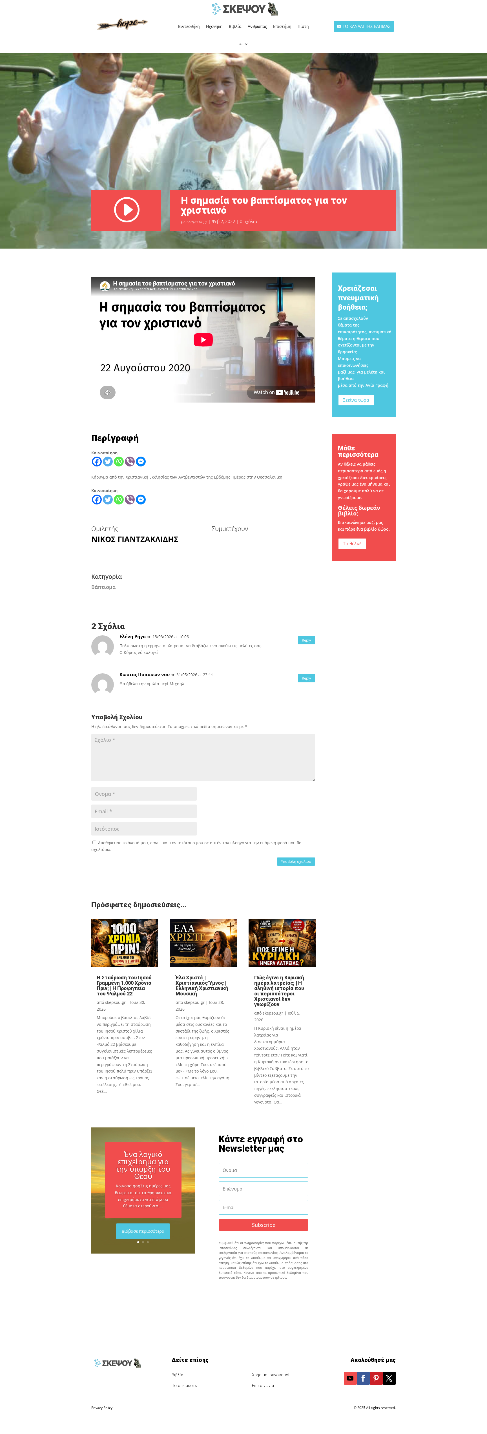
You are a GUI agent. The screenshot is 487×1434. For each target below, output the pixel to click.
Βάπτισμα (103, 587)
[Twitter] (108, 461)
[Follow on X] (389, 1378)
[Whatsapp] (119, 461)
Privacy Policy (101, 1407)
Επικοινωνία (263, 1385)
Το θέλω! (352, 543)
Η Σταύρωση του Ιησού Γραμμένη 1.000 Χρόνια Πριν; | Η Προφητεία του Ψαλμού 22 (124, 986)
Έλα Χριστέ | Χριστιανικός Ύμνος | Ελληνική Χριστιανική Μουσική (202, 986)
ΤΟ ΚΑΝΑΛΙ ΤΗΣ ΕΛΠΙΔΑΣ (367, 26)
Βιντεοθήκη (189, 26)
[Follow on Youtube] (350, 1378)
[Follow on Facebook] (363, 1378)
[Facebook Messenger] (141, 461)
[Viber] (130, 461)
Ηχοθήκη (214, 26)
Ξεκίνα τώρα (356, 400)
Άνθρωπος (257, 26)
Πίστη (303, 26)
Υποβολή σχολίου (296, 861)
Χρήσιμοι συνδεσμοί (270, 1375)
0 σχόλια (248, 221)
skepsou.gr (197, 221)
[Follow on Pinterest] (376, 1378)
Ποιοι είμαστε (184, 1385)
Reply (306, 640)
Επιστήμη (282, 26)
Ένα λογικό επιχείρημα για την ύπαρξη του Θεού (143, 1165)
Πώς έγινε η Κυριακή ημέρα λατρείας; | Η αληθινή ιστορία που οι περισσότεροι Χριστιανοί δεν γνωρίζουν (279, 991)
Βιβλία (235, 26)
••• (240, 43)
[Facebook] (97, 461)
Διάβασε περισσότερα (143, 1231)
